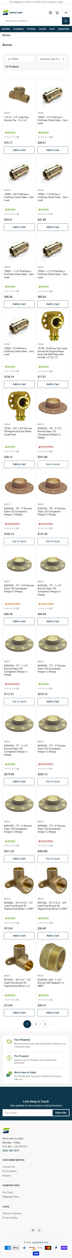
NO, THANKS (19, 646)
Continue (19, 640)
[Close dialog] (67, 609)
